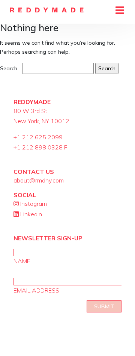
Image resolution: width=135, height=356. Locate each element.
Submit (104, 306)
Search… (10, 68)
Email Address (36, 290)
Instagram (33, 203)
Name (22, 261)
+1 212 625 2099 (38, 137)
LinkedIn (30, 214)
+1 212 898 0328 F (40, 147)
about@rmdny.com (39, 180)
